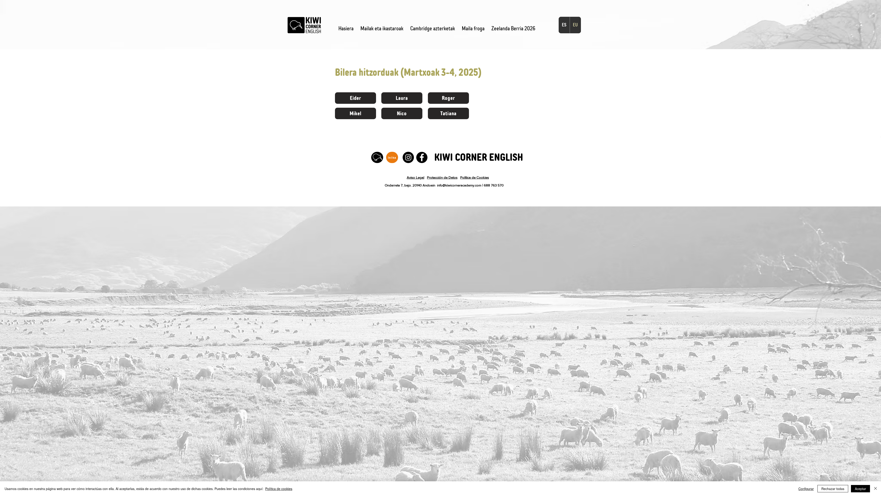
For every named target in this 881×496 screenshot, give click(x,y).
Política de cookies (278, 488)
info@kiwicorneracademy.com (459, 185)
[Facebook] (421, 157)
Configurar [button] (806, 488)
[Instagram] (408, 157)
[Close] (875, 488)
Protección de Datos (442, 177)
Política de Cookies (474, 177)
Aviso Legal (415, 177)
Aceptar (860, 488)
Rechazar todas (832, 488)
